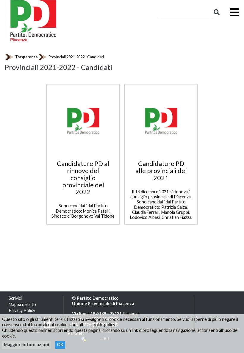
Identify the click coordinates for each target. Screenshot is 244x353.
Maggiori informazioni (26, 344)
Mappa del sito (22, 304)
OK (60, 344)
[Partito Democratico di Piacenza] (33, 20)
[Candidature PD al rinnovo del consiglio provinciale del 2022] (83, 120)
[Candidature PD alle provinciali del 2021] (161, 120)
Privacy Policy (22, 310)
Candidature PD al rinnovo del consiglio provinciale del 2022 (83, 178)
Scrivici (15, 298)
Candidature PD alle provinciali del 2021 (161, 171)
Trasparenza (26, 56)
